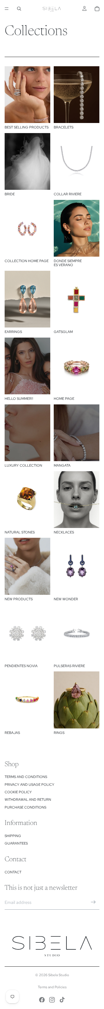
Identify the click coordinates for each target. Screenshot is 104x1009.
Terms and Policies (52, 987)
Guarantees (16, 843)
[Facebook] (41, 999)
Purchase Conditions (25, 807)
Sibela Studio (58, 975)
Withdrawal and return (28, 799)
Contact (13, 872)
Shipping (13, 836)
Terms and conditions (26, 777)
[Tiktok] (62, 999)
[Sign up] (93, 902)
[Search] (19, 8)
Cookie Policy (18, 792)
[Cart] (97, 8)
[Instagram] (52, 999)
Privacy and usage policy (29, 784)
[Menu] (6, 8)
